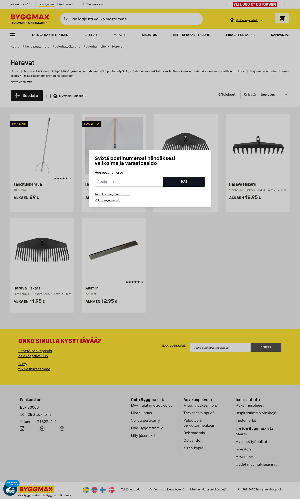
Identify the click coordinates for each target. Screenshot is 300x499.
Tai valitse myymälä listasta (112, 194)
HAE (184, 181)
